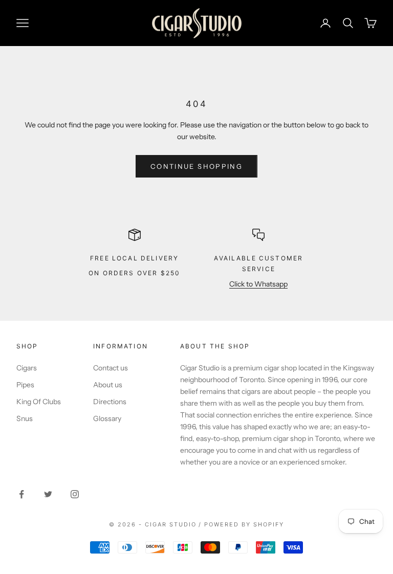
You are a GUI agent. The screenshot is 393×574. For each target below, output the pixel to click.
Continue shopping (196, 166)
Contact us (110, 367)
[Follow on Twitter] (48, 494)
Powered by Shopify (244, 524)
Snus (24, 418)
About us (107, 384)
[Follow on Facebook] (21, 494)
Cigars (26, 367)
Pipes (25, 384)
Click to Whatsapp (258, 284)
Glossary (107, 418)
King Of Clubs (38, 401)
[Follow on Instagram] (75, 494)
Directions (109, 401)
